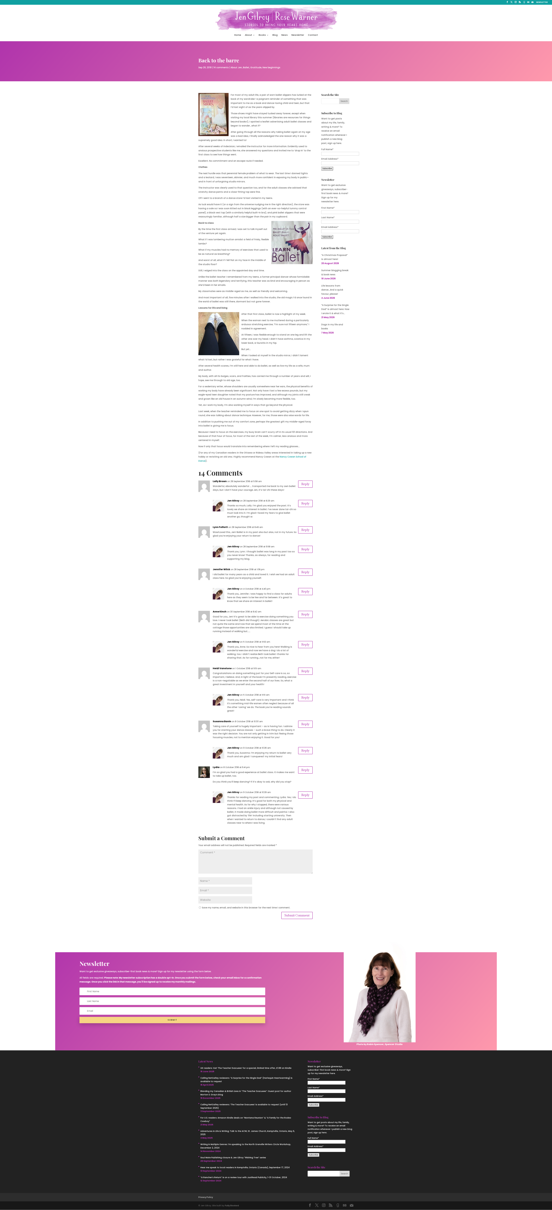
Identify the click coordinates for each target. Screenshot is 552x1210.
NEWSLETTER (542, 2)
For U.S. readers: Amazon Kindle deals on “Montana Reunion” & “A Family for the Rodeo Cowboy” (245, 1119)
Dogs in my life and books (332, 326)
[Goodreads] (524, 3)
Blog (275, 35)
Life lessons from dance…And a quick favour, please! (332, 289)
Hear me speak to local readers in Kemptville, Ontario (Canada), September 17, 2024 (245, 1167)
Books (262, 35)
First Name (328, 207)
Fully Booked (232, 1205)
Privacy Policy (205, 1197)
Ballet (246, 67)
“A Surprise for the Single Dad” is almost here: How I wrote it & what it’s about (335, 310)
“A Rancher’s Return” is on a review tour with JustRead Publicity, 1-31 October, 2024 (243, 1177)
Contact (313, 35)
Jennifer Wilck (221, 569)
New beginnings (271, 67)
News (284, 35)
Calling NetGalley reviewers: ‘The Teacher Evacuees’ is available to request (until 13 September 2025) (244, 1106)
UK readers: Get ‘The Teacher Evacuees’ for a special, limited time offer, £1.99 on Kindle (245, 1068)
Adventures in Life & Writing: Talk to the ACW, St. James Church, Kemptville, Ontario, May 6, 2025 (247, 1133)
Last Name (328, 217)
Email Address (330, 227)
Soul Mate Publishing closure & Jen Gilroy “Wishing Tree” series (233, 1157)
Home (237, 35)
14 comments (221, 67)
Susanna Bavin (222, 721)
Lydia (216, 767)
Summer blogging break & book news (334, 272)
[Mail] (532, 3)
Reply (305, 484)
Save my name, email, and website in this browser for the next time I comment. (246, 907)
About (248, 35)
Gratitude (255, 67)
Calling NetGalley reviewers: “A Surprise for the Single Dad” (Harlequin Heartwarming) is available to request (246, 1080)
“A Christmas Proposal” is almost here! (334, 257)
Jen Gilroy (233, 500)
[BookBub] (528, 3)
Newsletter (297, 35)
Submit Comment (296, 915)
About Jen (236, 67)
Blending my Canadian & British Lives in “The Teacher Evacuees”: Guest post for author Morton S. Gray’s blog (245, 1093)
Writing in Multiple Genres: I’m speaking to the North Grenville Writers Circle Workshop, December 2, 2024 (245, 1146)
